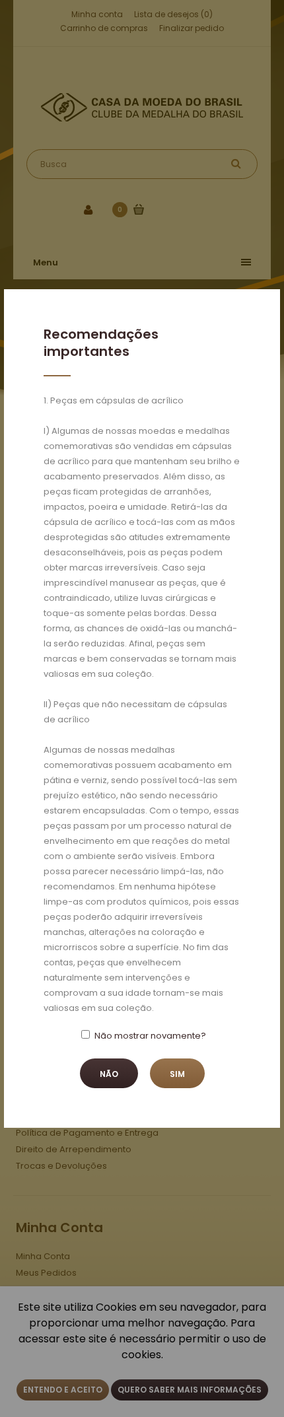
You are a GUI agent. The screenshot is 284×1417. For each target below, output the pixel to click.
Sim (177, 1074)
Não (109, 1074)
